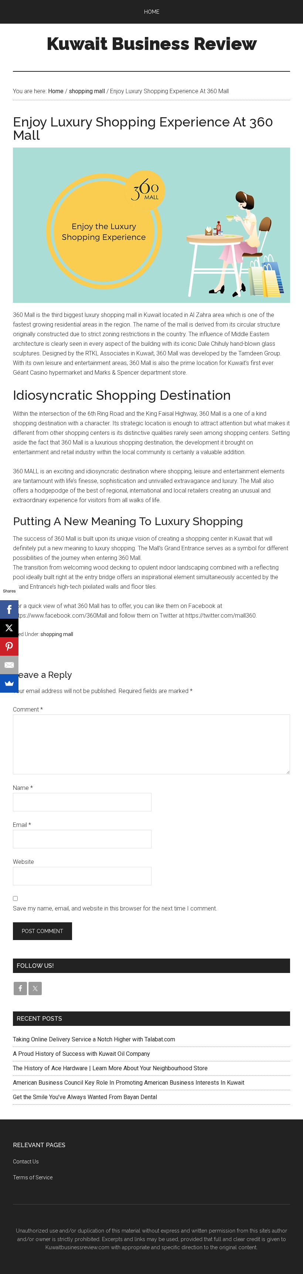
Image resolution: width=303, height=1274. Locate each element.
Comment (28, 709)
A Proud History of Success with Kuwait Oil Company (81, 1053)
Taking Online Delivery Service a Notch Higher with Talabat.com (94, 1039)
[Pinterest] (9, 646)
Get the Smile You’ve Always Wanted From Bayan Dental (85, 1097)
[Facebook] (9, 609)
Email (22, 824)
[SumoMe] (9, 683)
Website (23, 861)
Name (23, 787)
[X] (9, 628)
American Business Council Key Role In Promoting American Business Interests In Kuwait (128, 1082)
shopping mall (57, 634)
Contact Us (26, 1162)
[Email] (9, 665)
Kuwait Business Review (152, 43)
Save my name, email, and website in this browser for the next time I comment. (115, 908)
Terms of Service (32, 1177)
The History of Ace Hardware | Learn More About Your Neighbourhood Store (110, 1068)
